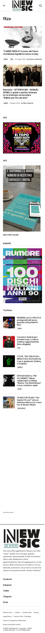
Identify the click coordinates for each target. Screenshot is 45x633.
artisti (6, 103)
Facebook (7, 579)
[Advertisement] (22, 438)
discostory (21, 408)
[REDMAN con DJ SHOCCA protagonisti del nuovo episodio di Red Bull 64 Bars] (9, 322)
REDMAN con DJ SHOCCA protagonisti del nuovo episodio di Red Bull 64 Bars (29, 321)
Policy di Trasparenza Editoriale (14, 620)
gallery (20, 367)
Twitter (6, 590)
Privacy (36, 612)
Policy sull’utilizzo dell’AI (11, 624)
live (19, 348)
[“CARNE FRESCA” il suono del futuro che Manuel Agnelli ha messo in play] (22, 37)
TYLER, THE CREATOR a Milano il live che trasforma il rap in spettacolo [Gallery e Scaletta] (29, 360)
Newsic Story (7, 612)
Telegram (7, 596)
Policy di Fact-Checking (22, 616)
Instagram (7, 585)
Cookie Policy (27, 612)
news (6, 59)
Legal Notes (7, 616)
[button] (4, 5)
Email (5, 602)
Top (11, 59)
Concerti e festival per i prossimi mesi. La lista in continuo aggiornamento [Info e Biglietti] (28, 340)
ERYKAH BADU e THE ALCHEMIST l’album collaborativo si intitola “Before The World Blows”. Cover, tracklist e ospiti (29, 381)
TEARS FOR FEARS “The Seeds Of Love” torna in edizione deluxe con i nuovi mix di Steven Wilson (29, 401)
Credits (17, 612)
